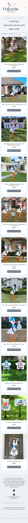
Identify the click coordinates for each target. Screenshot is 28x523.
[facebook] (10, 515)
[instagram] (16, 515)
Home (4, 17)
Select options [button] (14, 71)
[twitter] (13, 515)
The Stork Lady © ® (15, 507)
